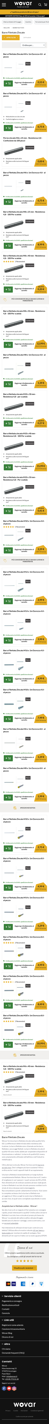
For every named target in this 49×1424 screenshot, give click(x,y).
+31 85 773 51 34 (12, 1379)
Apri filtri (11, 37)
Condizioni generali (37, 1411)
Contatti (5, 1309)
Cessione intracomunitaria (13, 1329)
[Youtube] (9, 1388)
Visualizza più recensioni (23, 1268)
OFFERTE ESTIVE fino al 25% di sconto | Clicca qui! (25, 16)
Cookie (15, 1411)
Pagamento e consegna (12, 1301)
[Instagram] (14, 1388)
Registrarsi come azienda (12, 1325)
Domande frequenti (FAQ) (13, 1353)
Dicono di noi (7, 1337)
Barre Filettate (18, 28)
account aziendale (11, 1223)
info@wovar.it (11, 1376)
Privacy (8, 1411)
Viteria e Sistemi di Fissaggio (12, 22)
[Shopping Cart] (45, 4)
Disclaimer (24, 1411)
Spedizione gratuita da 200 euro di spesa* (25, 12)
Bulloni (7, 28)
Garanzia (6, 1313)
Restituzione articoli (10, 1305)
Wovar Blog (7, 1333)
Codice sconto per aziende (24, 1416)
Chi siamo (6, 1349)
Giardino (28, 22)
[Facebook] (4, 1388)
